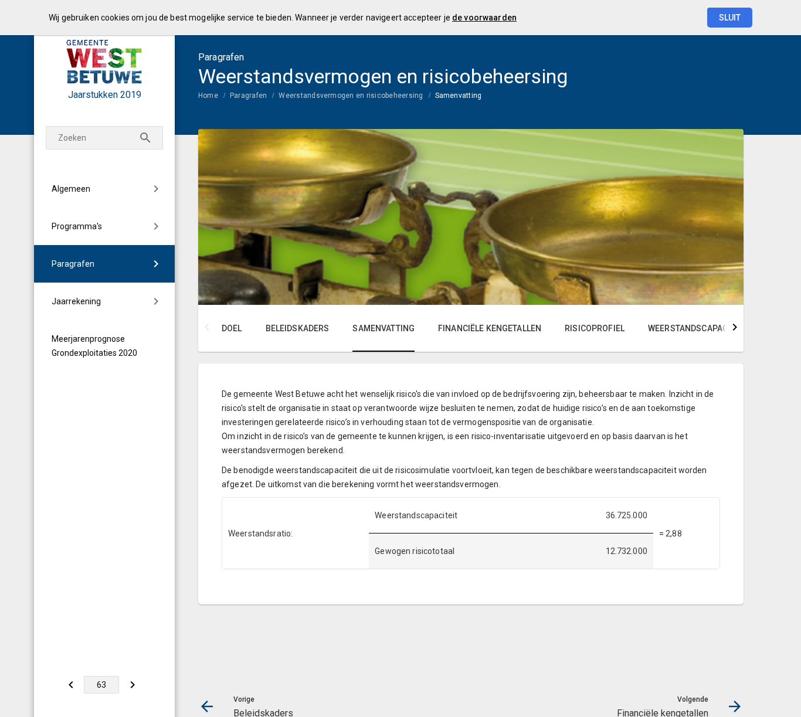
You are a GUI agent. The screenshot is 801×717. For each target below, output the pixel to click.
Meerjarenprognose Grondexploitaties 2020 (94, 346)
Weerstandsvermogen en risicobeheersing (351, 95)
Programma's (77, 226)
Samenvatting (458, 95)
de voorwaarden (484, 17)
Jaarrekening (76, 301)
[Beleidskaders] (70, 685)
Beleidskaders (298, 328)
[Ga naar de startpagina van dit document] (104, 61)
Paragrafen (73, 264)
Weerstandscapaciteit (697, 328)
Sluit (730, 17)
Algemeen (71, 188)
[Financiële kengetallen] (132, 685)
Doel (232, 328)
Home (208, 95)
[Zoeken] (145, 137)
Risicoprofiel (594, 328)
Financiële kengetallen (489, 328)
